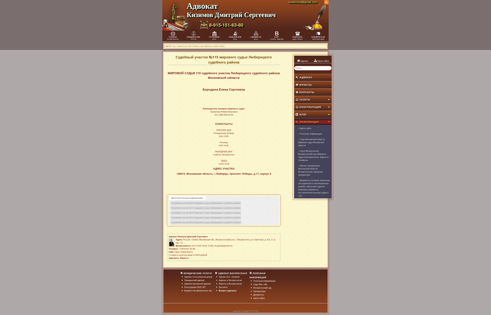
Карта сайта (323, 60)
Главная (173, 38)
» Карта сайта (304, 128)
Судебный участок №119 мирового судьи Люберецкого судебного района (206, 217)
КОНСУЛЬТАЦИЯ (310, 107)
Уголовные (214, 38)
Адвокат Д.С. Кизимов (229, 276)
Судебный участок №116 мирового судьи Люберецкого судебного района (206, 203)
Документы (258, 294)
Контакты (297, 38)
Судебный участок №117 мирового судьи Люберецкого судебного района (206, 208)
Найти (330, 68)
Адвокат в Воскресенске (230, 280)
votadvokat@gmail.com (302, 2)
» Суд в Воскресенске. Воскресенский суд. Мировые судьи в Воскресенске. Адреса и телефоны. (313, 155)
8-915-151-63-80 (226, 24)
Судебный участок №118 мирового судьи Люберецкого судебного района (206, 213)
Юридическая (318, 38)
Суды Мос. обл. (260, 284)
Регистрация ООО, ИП (194, 287)
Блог (276, 38)
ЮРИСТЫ (305, 84)
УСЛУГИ (304, 99)
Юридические (193, 38)
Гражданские (235, 38)
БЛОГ (303, 114)
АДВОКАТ (305, 77)
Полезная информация (264, 280)
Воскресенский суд (262, 287)
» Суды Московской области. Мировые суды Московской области (311, 142)
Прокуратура (259, 291)
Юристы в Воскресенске (230, 283)
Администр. (255, 38)
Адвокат (304, 60)
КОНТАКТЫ (306, 92)
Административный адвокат (197, 283)
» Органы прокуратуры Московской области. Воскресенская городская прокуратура (310, 170)
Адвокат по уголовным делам (198, 276)
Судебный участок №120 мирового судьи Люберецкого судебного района (206, 222)
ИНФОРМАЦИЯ (309, 121)
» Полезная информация (310, 133)
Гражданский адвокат (194, 280)
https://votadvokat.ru (184, 251)
